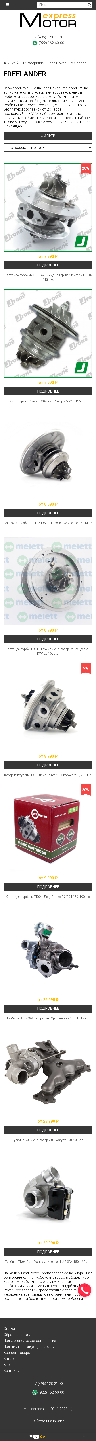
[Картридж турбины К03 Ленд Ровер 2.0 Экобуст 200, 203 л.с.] (48, 707)
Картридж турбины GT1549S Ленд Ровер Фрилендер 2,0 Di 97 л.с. (48, 525)
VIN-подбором (43, 113)
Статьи (9, 1328)
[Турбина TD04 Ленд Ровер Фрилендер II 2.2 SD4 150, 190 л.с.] (48, 1193)
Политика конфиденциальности (29, 1347)
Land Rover (57, 63)
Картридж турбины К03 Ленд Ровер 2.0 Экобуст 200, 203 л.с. (48, 775)
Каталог (10, 1359)
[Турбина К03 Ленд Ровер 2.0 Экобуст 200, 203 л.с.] (48, 1072)
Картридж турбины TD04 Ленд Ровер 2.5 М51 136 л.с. (48, 401)
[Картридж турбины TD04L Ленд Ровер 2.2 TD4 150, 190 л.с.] (48, 828)
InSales (59, 1421)
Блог (7, 1365)
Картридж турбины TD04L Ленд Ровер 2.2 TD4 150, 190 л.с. (48, 897)
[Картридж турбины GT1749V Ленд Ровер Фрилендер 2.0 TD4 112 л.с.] (48, 207)
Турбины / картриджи (27, 63)
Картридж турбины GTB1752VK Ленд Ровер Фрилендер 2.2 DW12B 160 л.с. (48, 651)
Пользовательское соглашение (30, 1341)
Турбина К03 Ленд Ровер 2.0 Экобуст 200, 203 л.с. (48, 1140)
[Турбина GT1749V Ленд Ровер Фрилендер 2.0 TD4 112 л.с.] (48, 950)
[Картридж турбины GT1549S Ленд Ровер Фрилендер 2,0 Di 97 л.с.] (48, 455)
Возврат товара (17, 1353)
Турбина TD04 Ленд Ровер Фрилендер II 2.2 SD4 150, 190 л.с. (48, 1261)
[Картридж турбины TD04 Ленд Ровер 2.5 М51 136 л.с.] (48, 333)
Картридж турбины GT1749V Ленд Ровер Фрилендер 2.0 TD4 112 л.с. (48, 277)
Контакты (11, 1371)
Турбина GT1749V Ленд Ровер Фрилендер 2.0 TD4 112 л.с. (48, 1018)
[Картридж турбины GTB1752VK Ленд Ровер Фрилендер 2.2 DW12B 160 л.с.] (48, 581)
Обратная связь (17, 1335)
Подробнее (48, 265)
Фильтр (48, 136)
